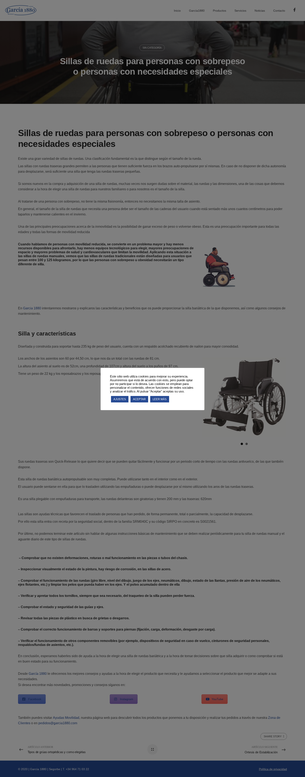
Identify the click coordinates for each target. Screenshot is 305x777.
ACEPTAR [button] (139, 399)
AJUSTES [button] (119, 399)
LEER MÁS (160, 399)
